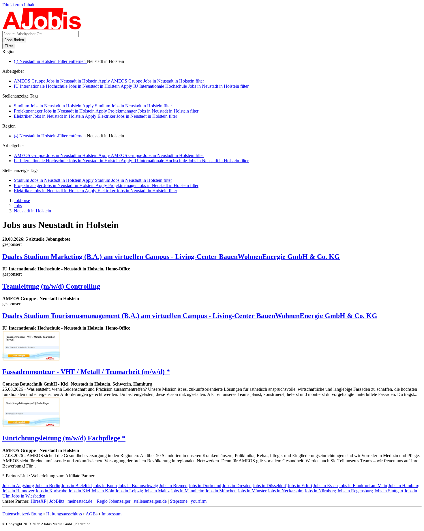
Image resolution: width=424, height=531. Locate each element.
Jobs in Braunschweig (138, 485)
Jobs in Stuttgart (388, 490)
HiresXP (38, 501)
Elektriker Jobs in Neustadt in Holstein (95, 116)
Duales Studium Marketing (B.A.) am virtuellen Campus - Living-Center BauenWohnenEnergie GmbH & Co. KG (171, 256)
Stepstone (178, 501)
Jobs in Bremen (173, 485)
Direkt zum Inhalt (18, 4)
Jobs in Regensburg (355, 490)
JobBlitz (56, 501)
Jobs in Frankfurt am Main (363, 485)
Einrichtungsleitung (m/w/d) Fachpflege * (63, 438)
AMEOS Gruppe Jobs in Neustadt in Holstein (109, 80)
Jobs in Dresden (237, 485)
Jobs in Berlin (47, 485)
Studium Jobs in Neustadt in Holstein (93, 105)
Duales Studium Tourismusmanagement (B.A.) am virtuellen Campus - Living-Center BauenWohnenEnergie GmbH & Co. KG (189, 315)
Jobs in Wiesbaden (28, 495)
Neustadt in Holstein (32, 210)
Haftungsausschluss (64, 513)
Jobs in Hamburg (403, 485)
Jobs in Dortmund (205, 485)
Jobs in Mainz (157, 490)
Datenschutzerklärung (22, 513)
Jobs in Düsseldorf (269, 485)
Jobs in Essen (325, 485)
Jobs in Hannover (18, 490)
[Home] (42, 28)
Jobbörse (22, 200)
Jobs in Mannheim (187, 490)
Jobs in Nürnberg (320, 490)
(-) (50, 61)
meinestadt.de (79, 501)
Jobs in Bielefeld (76, 485)
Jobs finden (14, 40)
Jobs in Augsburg (18, 485)
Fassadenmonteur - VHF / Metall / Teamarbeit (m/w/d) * (86, 371)
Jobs (18, 205)
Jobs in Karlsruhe (51, 490)
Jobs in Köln (102, 490)
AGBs (91, 513)
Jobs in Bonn (105, 485)
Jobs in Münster (252, 490)
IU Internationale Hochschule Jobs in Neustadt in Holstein (131, 86)
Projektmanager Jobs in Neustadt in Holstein (106, 111)
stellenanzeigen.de (150, 501)
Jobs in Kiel (79, 490)
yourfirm (199, 501)
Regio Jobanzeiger (113, 501)
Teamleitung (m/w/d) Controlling (51, 286)
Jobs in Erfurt (300, 485)
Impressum (111, 513)
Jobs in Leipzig (129, 490)
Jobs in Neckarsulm (285, 490)
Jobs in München (221, 490)
